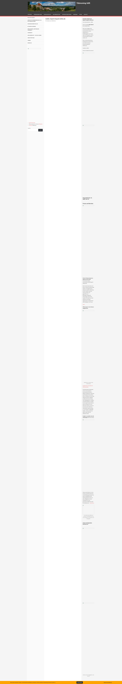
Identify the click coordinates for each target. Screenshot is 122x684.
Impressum (75, 14)
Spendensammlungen (38, 14)
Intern (80, 14)
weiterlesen (92, 503)
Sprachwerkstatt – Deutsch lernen (34, 35)
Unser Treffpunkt (31, 37)
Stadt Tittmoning (32, 122)
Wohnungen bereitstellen (33, 23)
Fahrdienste (30, 32)
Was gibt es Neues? (31, 17)
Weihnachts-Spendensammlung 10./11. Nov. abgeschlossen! (35, 21)
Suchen (29, 128)
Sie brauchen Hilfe (47, 14)
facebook (30, 125)
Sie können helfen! (56, 14)
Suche (40, 130)
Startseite (30, 14)
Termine (29, 40)
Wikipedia (40, 124)
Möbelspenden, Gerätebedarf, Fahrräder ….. (33, 30)
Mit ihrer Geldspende (32, 26)
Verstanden (79, 682)
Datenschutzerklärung (66, 14)
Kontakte (85, 14)
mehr (84, 304)
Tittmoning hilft (83, 3)
